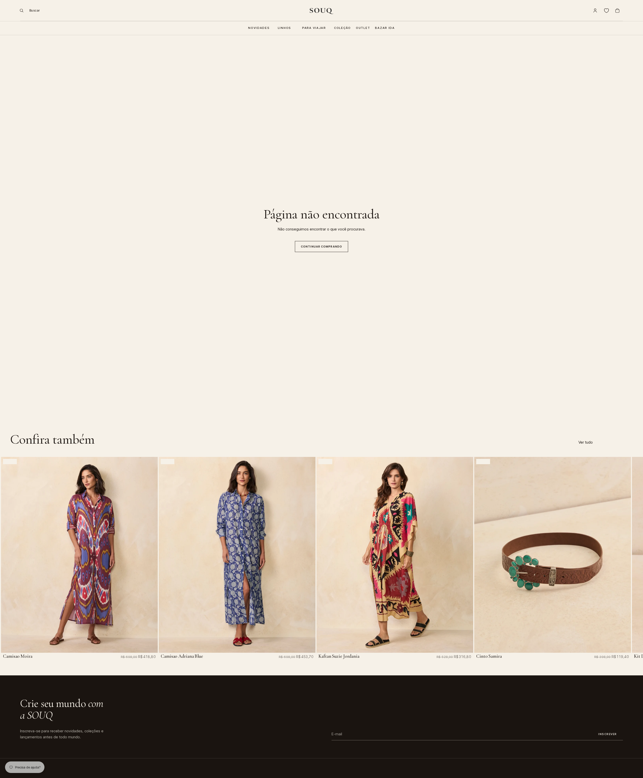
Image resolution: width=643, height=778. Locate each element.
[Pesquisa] (28, 10)
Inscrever (607, 734)
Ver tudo (585, 442)
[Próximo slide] (617, 556)
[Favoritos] (606, 10)
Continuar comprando (321, 246)
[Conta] (595, 10)
